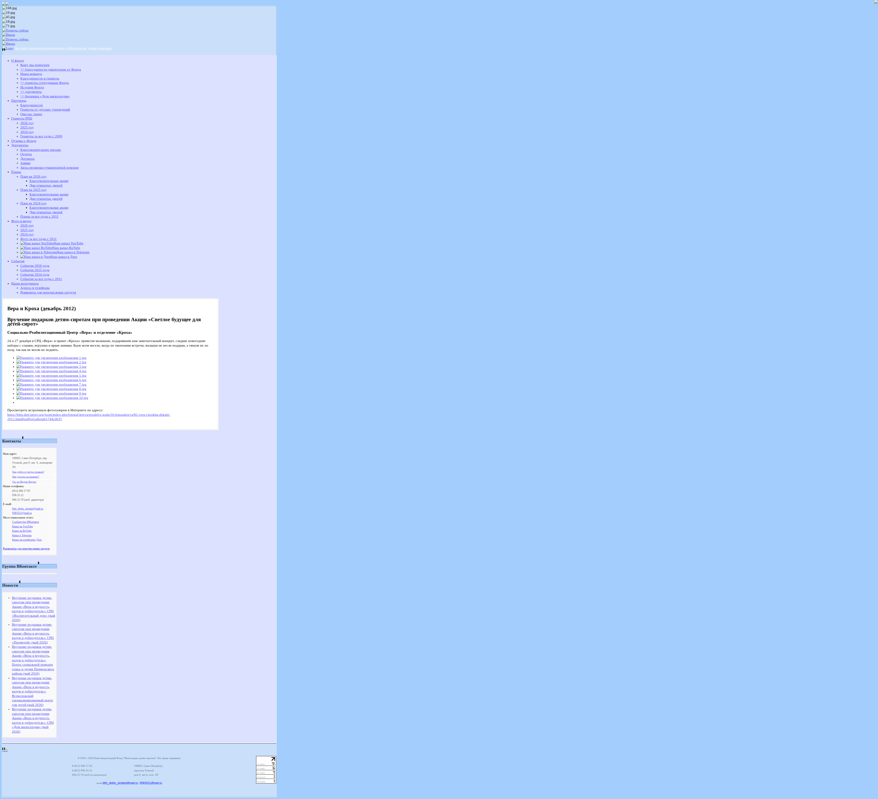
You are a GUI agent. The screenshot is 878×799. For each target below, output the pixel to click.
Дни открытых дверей (45, 185)
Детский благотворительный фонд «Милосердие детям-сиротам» (63, 48)
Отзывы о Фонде (23, 141)
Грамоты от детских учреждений (45, 109)
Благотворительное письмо (40, 150)
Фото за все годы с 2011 (38, 239)
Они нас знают (31, 114)
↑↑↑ (5, 750)
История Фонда (32, 87)
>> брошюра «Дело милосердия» (45, 96)
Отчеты (26, 154)
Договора (27, 158)
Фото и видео (21, 221)
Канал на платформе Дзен (27, 539)
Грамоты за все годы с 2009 (41, 136)
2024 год (27, 132)
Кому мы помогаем (34, 65)
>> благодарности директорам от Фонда (50, 69)
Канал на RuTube (22, 530)
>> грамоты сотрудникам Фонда (44, 83)
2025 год (27, 127)
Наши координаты (25, 283)
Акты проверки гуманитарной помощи (49, 167)
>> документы (31, 92)
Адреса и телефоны (35, 288)
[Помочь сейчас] (15, 30)
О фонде (17, 60)
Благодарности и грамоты (39, 78)
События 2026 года (34, 265)
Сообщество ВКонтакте (25, 522)
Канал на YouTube (22, 526)
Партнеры (18, 100)
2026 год (27, 123)
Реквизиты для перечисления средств (48, 292)
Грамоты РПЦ (21, 118)
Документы (19, 145)
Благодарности (31, 105)
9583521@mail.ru (22, 513)
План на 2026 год (33, 176)
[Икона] (8, 35)
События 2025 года (34, 270)
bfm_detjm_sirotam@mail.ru (27, 508)
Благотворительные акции (48, 181)
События (17, 261)
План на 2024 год (33, 203)
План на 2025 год (33, 190)
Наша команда (31, 74)
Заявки (25, 163)
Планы (16, 172)
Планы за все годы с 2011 (39, 216)
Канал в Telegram (22, 535)
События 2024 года (34, 274)
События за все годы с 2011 (41, 279)
